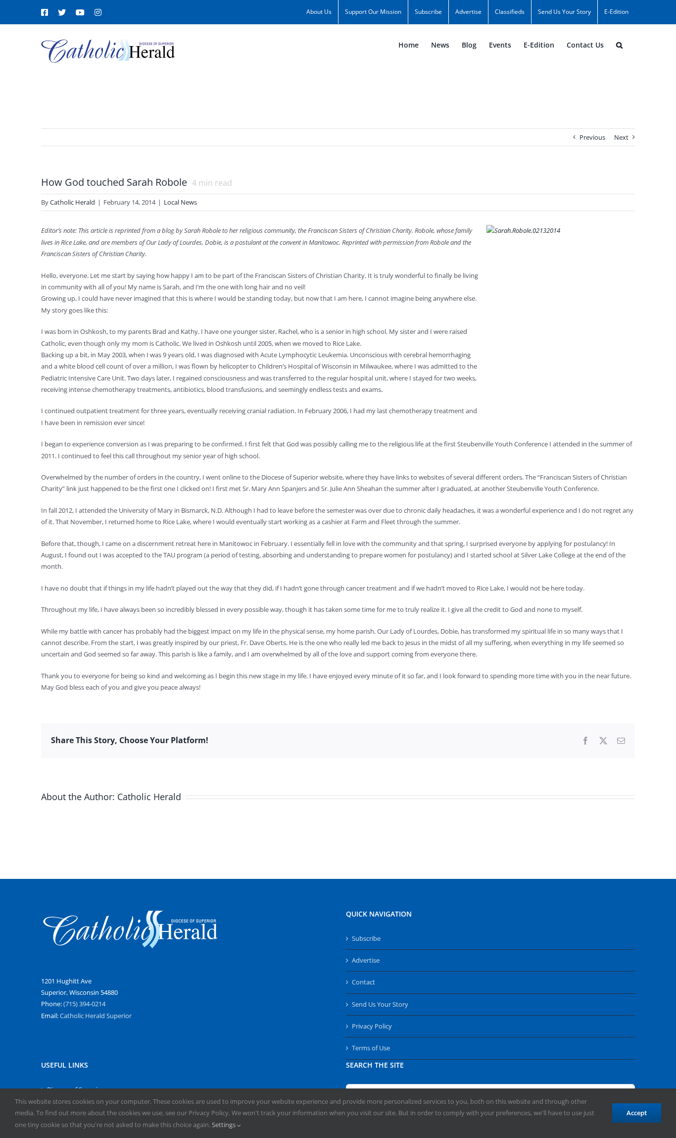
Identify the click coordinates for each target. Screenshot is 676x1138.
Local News (180, 202)
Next (621, 137)
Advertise (366, 960)
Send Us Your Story (380, 1004)
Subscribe (366, 938)
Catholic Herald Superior (96, 1015)
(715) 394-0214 (84, 1003)
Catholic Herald (72, 202)
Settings (224, 1124)
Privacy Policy (372, 1026)
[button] (619, 45)
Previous (592, 137)
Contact (363, 981)
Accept (637, 1112)
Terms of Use (371, 1047)
